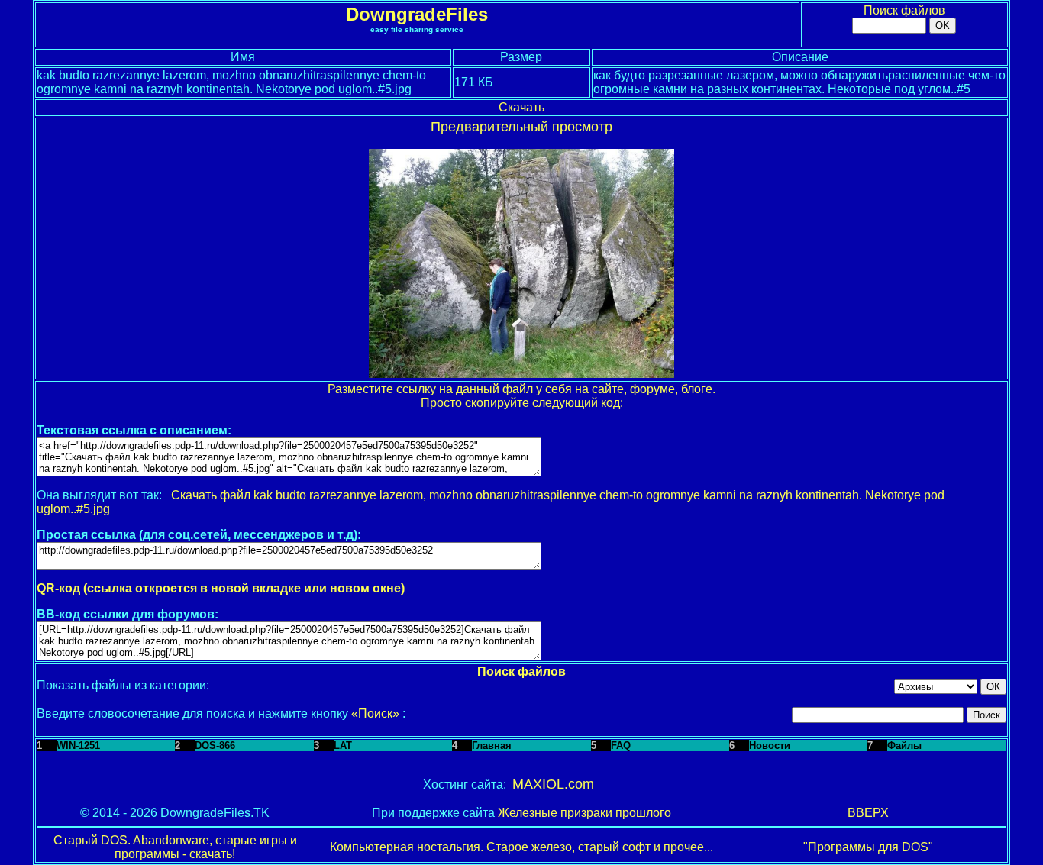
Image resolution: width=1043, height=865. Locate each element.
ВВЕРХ (868, 812)
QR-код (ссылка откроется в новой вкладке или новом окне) (221, 588)
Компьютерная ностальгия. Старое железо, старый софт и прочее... (521, 847)
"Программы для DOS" (868, 847)
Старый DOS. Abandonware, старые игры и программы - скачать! (175, 847)
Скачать (521, 107)
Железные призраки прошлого (584, 812)
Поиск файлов (904, 10)
